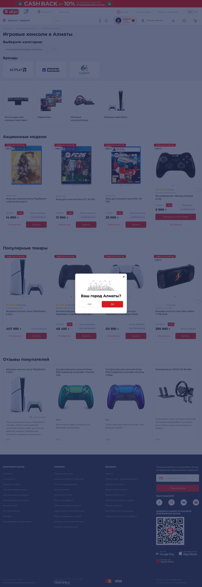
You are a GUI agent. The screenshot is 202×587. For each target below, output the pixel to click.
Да (112, 304)
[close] (123, 276)
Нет (90, 304)
